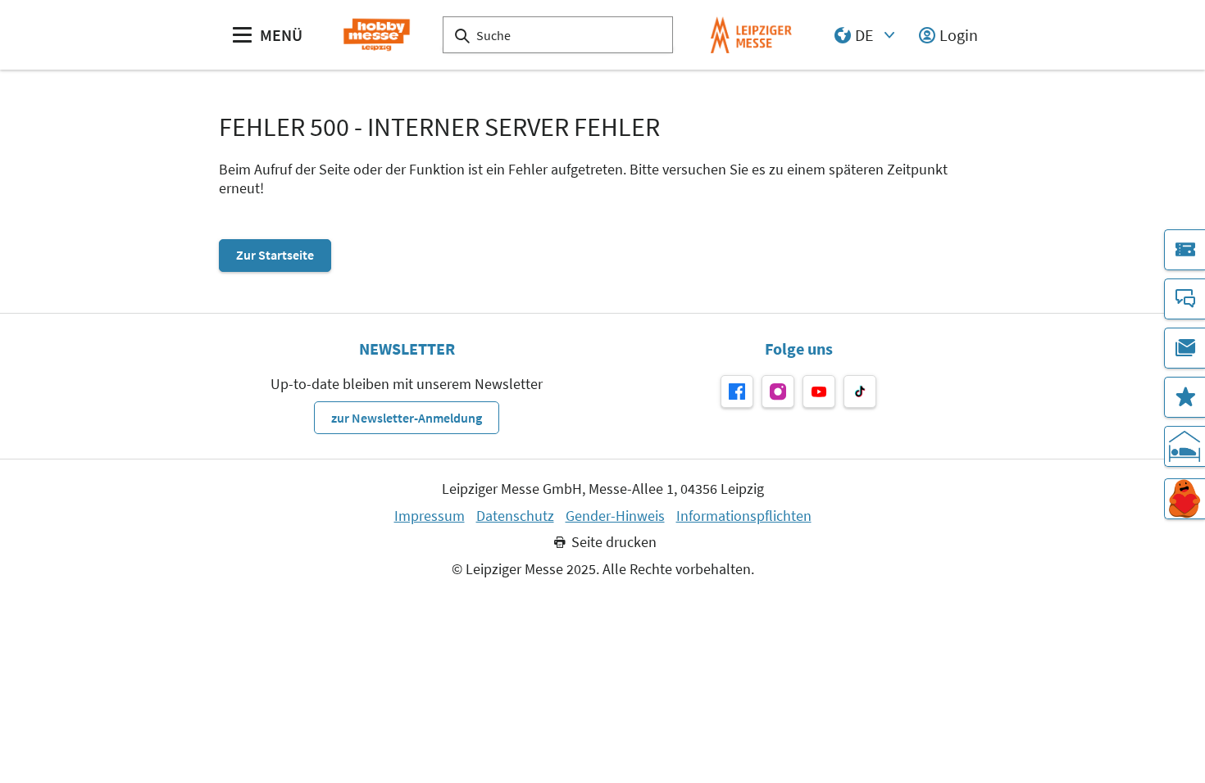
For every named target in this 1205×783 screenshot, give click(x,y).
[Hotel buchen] (1184, 446)
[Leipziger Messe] (751, 34)
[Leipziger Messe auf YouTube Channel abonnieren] (819, 391)
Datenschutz (515, 516)
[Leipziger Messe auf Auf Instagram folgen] (778, 391)
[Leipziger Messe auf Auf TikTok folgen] (860, 391)
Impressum (429, 516)
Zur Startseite (275, 255)
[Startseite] (377, 34)
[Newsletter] (1184, 348)
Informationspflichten (744, 516)
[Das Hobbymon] (1184, 498)
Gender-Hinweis (615, 516)
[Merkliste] (1184, 397)
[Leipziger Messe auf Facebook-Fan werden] (737, 391)
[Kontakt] (1184, 298)
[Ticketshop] (1184, 249)
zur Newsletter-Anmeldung (406, 418)
